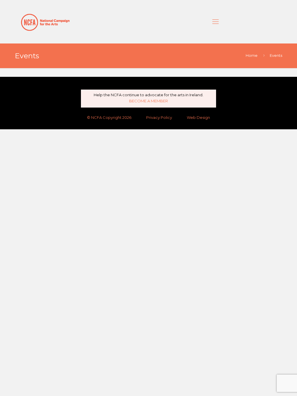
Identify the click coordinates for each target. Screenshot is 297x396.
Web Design (198, 117)
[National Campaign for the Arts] (45, 21)
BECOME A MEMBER (148, 101)
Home (252, 55)
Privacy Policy (159, 117)
